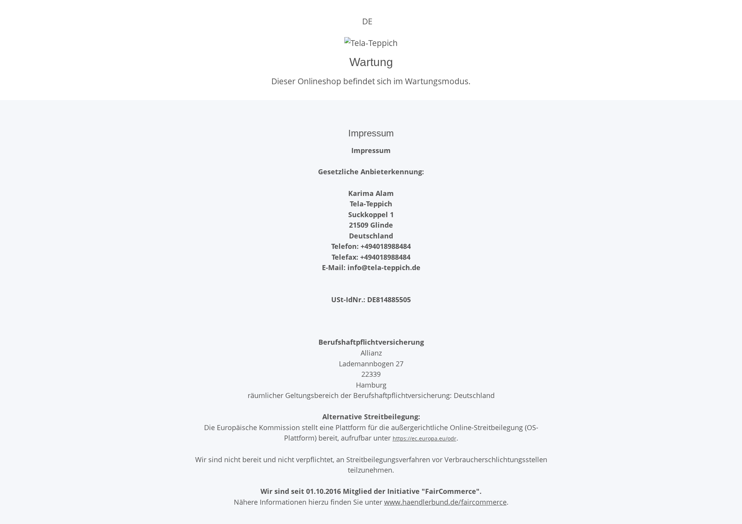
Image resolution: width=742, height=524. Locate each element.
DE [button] (367, 21)
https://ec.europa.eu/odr (424, 438)
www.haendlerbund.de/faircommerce (445, 502)
